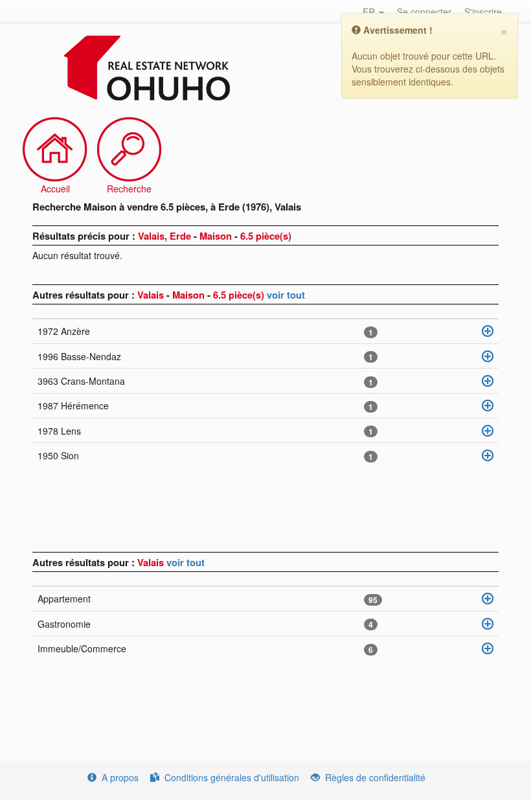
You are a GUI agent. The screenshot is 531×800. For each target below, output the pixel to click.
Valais (151, 562)
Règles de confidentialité (375, 777)
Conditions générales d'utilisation (231, 777)
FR (370, 11)
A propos (120, 777)
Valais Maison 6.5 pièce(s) (202, 295)
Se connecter (424, 11)
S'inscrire (483, 11)
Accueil (55, 188)
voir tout (286, 295)
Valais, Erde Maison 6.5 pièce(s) (214, 236)
